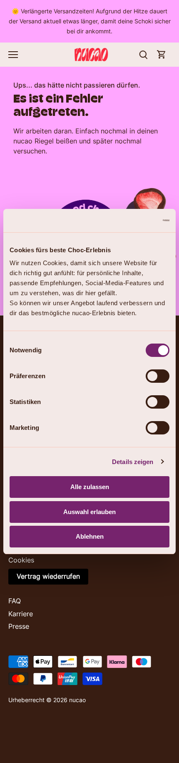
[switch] (157, 376)
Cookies (21, 560)
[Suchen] (143, 54)
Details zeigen (132, 461)
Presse (18, 626)
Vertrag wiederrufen (48, 576)
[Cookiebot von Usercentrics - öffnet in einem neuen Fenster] (133, 220)
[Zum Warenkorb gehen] (162, 54)
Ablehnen (90, 536)
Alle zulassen (89, 486)
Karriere (20, 614)
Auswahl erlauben (89, 511)
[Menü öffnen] (13, 54)
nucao (77, 699)
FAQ (14, 601)
